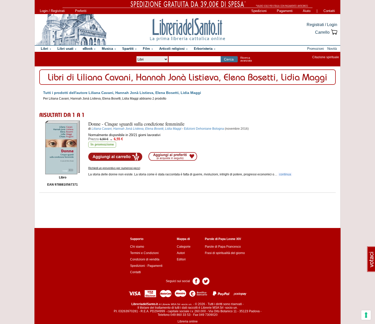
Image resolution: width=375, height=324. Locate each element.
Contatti (329, 11)
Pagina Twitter (205, 281)
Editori (181, 259)
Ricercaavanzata (246, 59)
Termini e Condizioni (144, 253)
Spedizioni (259, 11)
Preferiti (80, 11)
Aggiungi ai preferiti (172, 156)
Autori (181, 253)
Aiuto (306, 11)
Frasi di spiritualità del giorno (225, 253)
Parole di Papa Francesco (223, 246)
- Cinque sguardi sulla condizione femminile (136, 124)
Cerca (229, 59)
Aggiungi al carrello (115, 157)
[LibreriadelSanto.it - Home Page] (187, 29)
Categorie (184, 246)
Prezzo (93, 139)
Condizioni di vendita (144, 259)
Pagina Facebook (196, 281)
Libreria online (188, 321)
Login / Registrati (52, 11)
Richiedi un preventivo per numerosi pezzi (114, 168)
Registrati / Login (322, 24)
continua (285, 174)
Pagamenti (285, 11)
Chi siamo (137, 246)
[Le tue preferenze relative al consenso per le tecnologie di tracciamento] (366, 315)
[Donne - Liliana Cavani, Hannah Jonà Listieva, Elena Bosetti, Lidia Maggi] (62, 147)
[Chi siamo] (71, 29)
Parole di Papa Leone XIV (223, 239)
